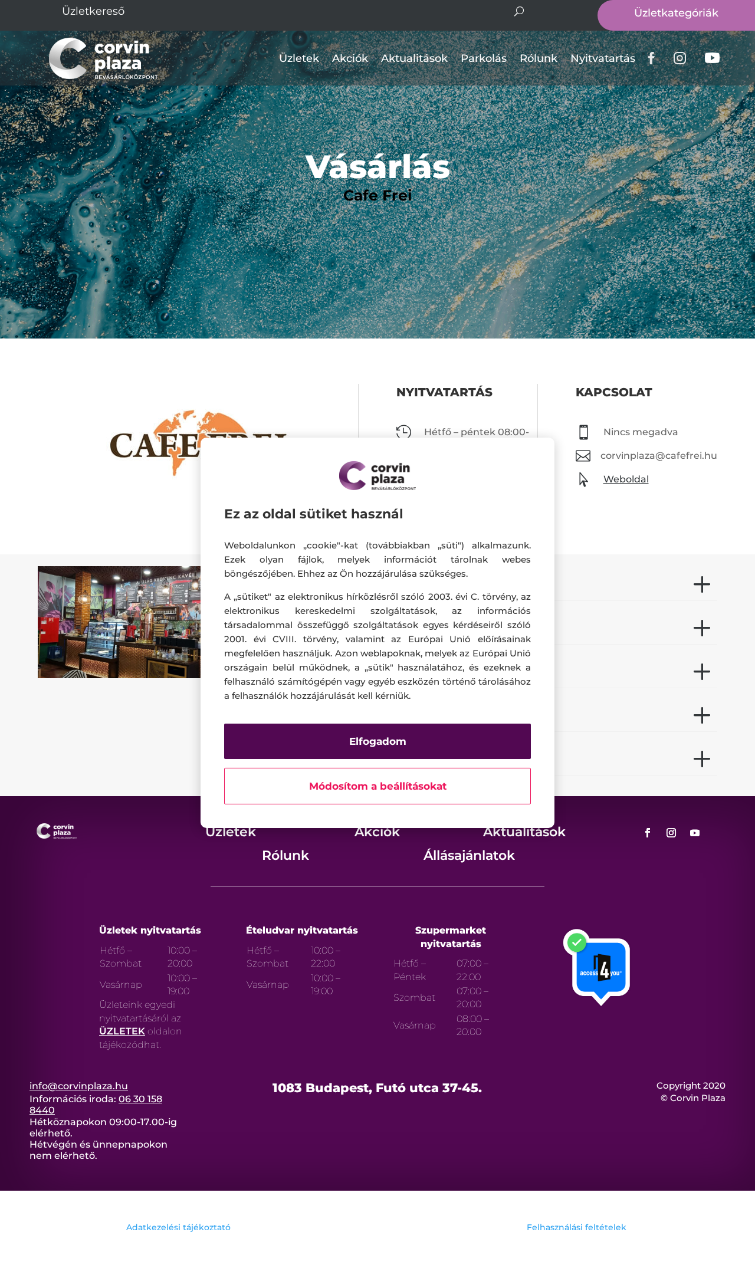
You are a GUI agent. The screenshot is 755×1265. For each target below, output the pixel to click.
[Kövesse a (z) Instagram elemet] (671, 832)
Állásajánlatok (469, 855)
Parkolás (484, 58)
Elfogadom (377, 741)
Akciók (350, 58)
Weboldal (626, 479)
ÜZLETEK (122, 1031)
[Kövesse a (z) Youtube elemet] (694, 832)
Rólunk (538, 58)
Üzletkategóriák (676, 12)
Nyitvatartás (602, 58)
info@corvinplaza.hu (78, 1086)
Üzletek (299, 58)
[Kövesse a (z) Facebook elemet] (647, 832)
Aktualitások (414, 58)
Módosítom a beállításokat (378, 786)
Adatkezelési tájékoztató (178, 1227)
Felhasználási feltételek (576, 1227)
